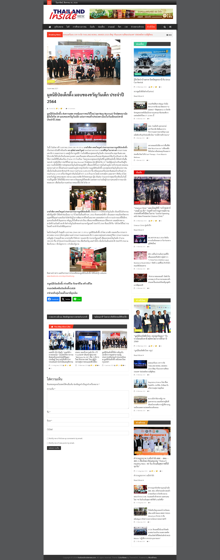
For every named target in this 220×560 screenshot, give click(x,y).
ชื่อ (48, 412)
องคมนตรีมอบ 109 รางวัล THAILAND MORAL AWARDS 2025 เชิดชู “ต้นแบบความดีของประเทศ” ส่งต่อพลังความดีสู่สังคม (108, 34)
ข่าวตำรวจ (138, 453)
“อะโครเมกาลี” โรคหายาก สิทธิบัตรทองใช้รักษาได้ (110, 317)
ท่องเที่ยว (101, 27)
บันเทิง (92, 27)
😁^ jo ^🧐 (67, 365)
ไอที (68, 27)
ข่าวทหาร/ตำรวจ (137, 27)
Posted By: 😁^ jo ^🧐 (55, 108)
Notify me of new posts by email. (62, 443)
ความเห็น (51, 389)
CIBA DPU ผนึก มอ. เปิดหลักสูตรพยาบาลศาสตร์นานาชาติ (68, 317)
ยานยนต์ (111, 27)
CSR (126, 27)
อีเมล (49, 420)
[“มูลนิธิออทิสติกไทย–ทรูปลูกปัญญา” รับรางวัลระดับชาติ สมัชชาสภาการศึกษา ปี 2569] (152, 318)
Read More (138, 96)
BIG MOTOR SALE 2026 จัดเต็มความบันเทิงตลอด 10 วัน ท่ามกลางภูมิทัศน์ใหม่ (159, 240)
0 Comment (71, 108)
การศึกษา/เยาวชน (79, 27)
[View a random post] (170, 26)
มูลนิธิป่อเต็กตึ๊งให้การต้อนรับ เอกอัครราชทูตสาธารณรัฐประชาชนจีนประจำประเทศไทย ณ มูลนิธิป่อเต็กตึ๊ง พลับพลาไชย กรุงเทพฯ (114, 357)
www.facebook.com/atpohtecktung (60, 276)
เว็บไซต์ (50, 429)
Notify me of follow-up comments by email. (66, 438)
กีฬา (119, 27)
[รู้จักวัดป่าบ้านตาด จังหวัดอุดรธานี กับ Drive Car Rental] (152, 62)
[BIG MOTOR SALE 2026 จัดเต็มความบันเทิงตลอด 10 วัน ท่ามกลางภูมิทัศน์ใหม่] (140, 239)
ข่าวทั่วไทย (151, 27)
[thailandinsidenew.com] (50, 27)
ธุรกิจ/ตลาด (58, 27)
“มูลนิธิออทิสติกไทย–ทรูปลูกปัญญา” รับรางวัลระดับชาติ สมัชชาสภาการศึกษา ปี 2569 (151, 339)
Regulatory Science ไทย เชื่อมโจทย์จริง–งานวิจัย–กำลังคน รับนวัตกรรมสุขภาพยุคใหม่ (158, 385)
